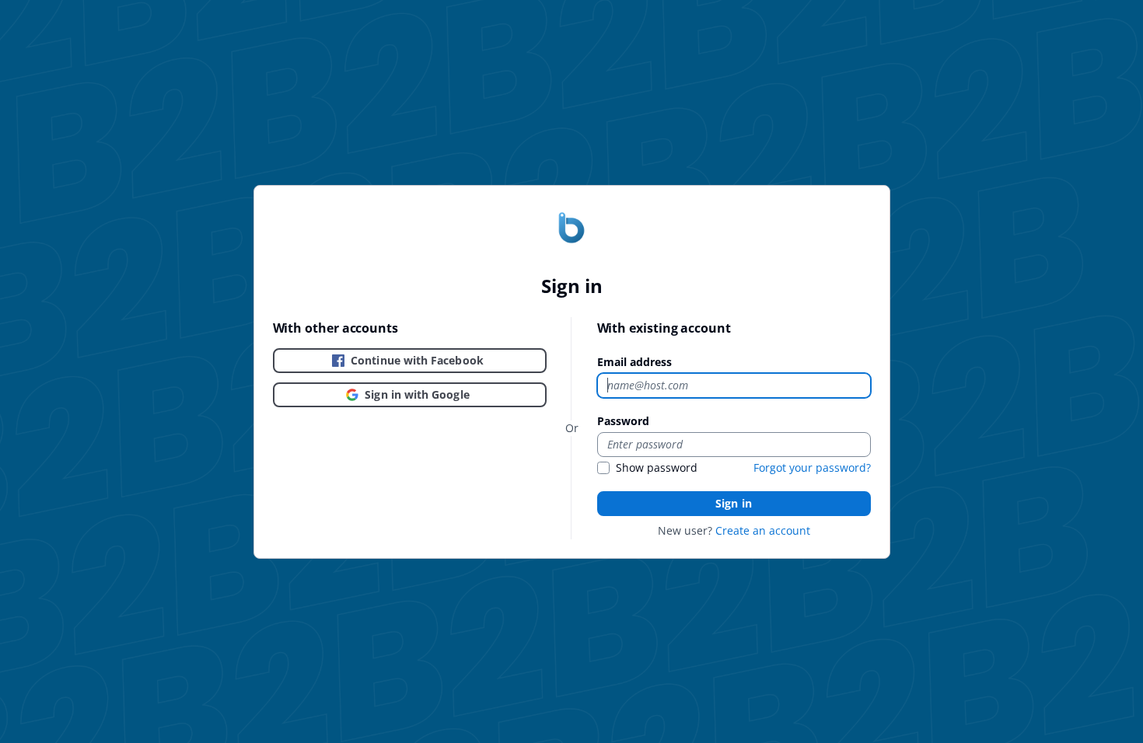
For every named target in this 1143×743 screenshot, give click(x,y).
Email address (634, 361)
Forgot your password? (812, 467)
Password (623, 420)
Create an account (762, 530)
